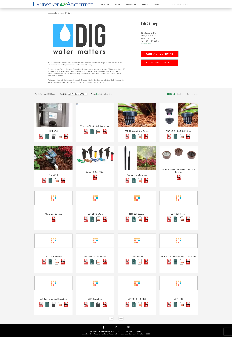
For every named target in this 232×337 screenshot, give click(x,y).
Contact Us (129, 331)
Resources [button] (131, 5)
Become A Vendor (116, 331)
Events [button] (145, 5)
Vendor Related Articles (159, 62)
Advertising (103, 331)
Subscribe (93, 331)
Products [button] (104, 5)
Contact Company (159, 54)
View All (108, 94)
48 (101, 94)
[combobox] (76, 94)
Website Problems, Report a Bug (107, 334)
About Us (139, 331)
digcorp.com (146, 43)
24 (97, 94)
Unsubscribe (87, 334)
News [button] (117, 5)
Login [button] (157, 5)
